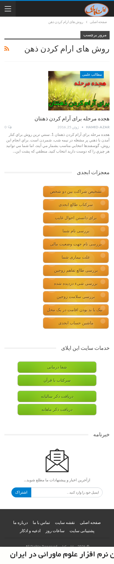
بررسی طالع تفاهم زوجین (76, 270)
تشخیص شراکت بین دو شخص (76, 191)
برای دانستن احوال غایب (76, 218)
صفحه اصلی (90, 522)
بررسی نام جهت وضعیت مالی (76, 244)
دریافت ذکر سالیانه (57, 396)
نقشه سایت (65, 522)
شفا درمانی (57, 367)
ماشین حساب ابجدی (76, 323)
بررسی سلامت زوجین (76, 297)
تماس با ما (41, 522)
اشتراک (21, 492)
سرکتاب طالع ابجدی (76, 205)
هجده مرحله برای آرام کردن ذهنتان (72, 118)
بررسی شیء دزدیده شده (76, 283)
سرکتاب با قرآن (57, 380)
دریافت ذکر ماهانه (57, 409)
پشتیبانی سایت (82, 530)
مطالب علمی (92, 74)
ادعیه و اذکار (30, 530)
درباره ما (20, 522)
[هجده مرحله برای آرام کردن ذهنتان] (79, 90)
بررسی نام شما (76, 231)
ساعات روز (55, 530)
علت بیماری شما (76, 257)
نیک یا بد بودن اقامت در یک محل (75, 310)
